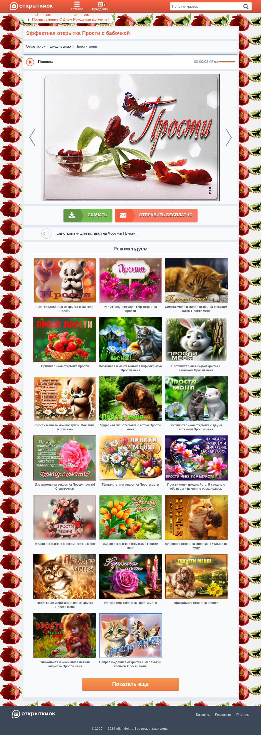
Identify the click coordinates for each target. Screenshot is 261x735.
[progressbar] (226, 62)
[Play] (30, 62)
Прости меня (86, 46)
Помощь (242, 715)
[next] (228, 137)
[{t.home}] (34, 713)
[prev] (32, 137)
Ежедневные (60, 46)
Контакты (203, 715)
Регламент (223, 715)
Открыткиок (35, 46)
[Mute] (215, 62)
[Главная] (31, 6)
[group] (130, 62)
